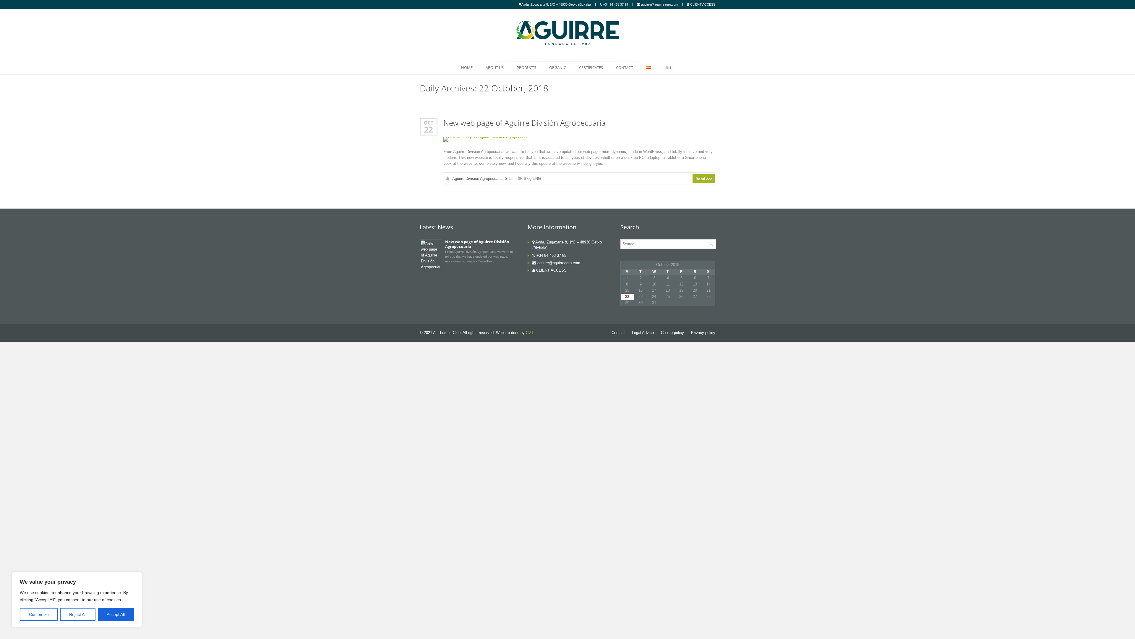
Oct (428, 123)
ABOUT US (495, 67)
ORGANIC (557, 67)
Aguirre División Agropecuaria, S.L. (482, 178)
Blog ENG (532, 178)
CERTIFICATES (591, 67)
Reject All (77, 614)
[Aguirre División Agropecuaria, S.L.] (567, 33)
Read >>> (703, 178)
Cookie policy (672, 332)
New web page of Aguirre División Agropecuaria (524, 123)
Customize (39, 614)
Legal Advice (643, 332)
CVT (529, 332)
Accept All (116, 614)
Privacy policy (703, 332)
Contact (618, 332)
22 (428, 130)
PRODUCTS (526, 67)
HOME (467, 67)
